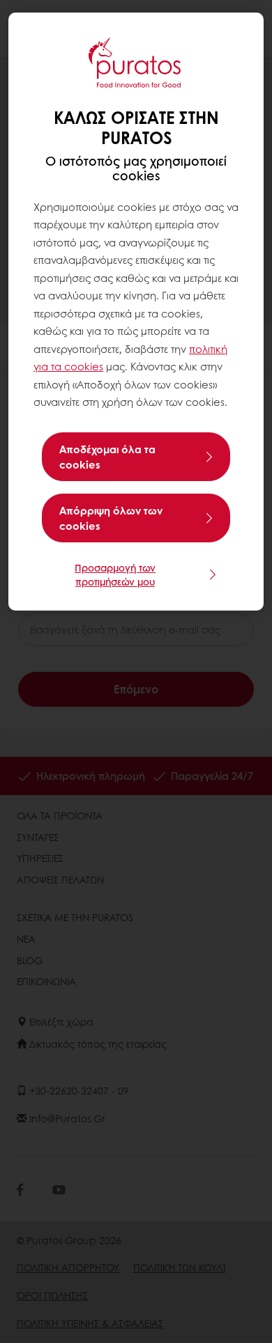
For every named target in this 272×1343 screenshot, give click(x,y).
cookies (83, 366)
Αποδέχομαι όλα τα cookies (107, 456)
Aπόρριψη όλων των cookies (111, 518)
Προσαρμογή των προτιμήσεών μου (115, 574)
